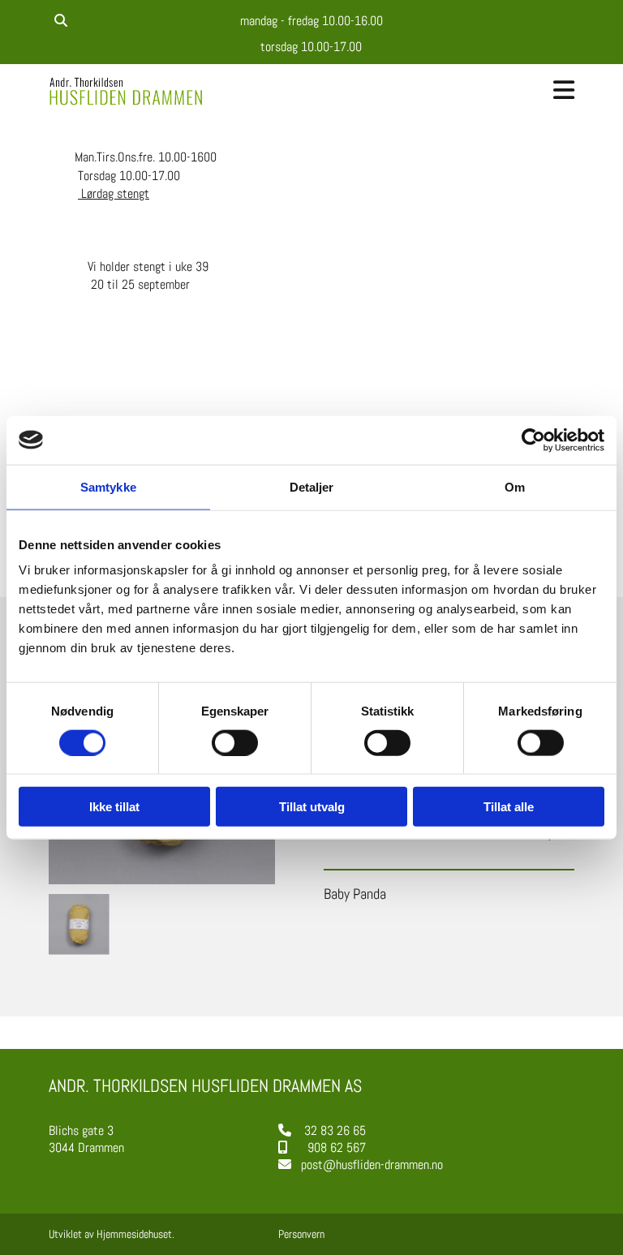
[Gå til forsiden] (128, 91)
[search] (61, 20)
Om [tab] (515, 486)
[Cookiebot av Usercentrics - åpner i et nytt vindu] (533, 440)
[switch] (235, 742)
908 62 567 (336, 1147)
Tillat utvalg (312, 807)
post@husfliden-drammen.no (372, 1164)
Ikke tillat (114, 807)
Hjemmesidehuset (134, 1234)
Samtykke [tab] (108, 486)
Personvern (301, 1234)
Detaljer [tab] (312, 486)
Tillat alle (508, 807)
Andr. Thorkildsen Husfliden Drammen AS (205, 1085)
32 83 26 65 (335, 1130)
